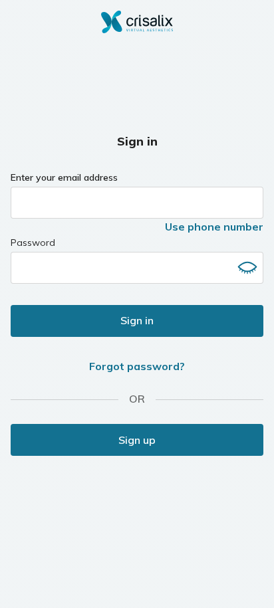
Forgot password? (137, 366)
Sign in (137, 320)
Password (33, 243)
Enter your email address (64, 177)
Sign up (137, 440)
